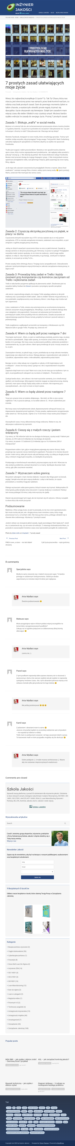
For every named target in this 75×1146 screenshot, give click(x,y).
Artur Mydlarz (33, 92)
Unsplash (25, 533)
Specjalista (21, 569)
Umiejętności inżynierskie (17, 1011)
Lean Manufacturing (15, 985)
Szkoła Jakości (44, 12)
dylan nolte (16, 533)
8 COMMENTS (43, 92)
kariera (9, 1118)
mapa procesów (12, 1122)
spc (31, 1129)
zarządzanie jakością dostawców (17, 1133)
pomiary (59, 1122)
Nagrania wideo (14, 998)
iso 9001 (17, 1115)
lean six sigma (13, 990)
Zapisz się (37, 877)
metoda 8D (23, 1122)
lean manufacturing (62, 1118)
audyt (24, 1108)
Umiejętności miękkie (16, 1015)
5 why (9, 1108)
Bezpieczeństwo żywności (17, 947)
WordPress (60, 1143)
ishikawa (10, 1115)
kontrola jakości (29, 1118)
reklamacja (31, 1125)
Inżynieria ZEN (13, 968)
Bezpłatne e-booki (62, 12)
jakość (45, 1115)
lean (38, 1118)
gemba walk (38, 1111)
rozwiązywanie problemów (45, 1125)
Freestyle (11, 960)
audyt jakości (33, 1108)
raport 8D (22, 1125)
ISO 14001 (12, 973)
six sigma (24, 1129)
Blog (52, 12)
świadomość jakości (37, 1133)
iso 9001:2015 (27, 1115)
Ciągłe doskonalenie (15, 951)
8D (14, 1108)
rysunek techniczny (13, 1129)
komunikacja (18, 1118)
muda (36, 1122)
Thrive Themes (44, 1143)
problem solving (12, 1125)
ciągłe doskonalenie (13, 1111)
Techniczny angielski (15, 1007)
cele (48, 1108)
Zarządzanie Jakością (16, 1028)
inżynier (58, 1111)
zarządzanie (38, 1129)
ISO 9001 (11, 981)
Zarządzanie (12, 1024)
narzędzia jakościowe (47, 1122)
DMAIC (24, 1111)
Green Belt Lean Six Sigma (18, 964)
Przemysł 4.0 (13, 1003)
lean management (47, 1118)
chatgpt (54, 1108)
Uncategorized (13, 1020)
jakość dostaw (54, 1115)
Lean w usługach (14, 994)
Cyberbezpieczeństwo (16, 955)
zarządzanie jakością (51, 1129)
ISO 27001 (12, 977)
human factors (49, 1111)
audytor (42, 1108)
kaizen (63, 1115)
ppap (65, 1122)
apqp (18, 1108)
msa (30, 1122)
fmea (30, 1111)
